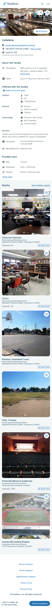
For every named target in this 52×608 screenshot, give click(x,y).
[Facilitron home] (11, 5)
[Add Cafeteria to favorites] (47, 12)
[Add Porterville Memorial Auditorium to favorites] (46, 435)
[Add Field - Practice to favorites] (46, 374)
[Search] (42, 4)
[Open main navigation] (48, 4)
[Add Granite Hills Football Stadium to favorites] (46, 496)
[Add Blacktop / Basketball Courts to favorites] (46, 314)
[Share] (40, 12)
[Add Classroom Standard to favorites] (46, 192)
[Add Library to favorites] (46, 253)
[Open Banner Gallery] (26, 22)
